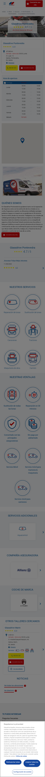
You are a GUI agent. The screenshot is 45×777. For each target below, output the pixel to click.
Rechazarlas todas (13, 762)
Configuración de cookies (22, 772)
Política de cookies (21, 756)
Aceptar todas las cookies (32, 763)
